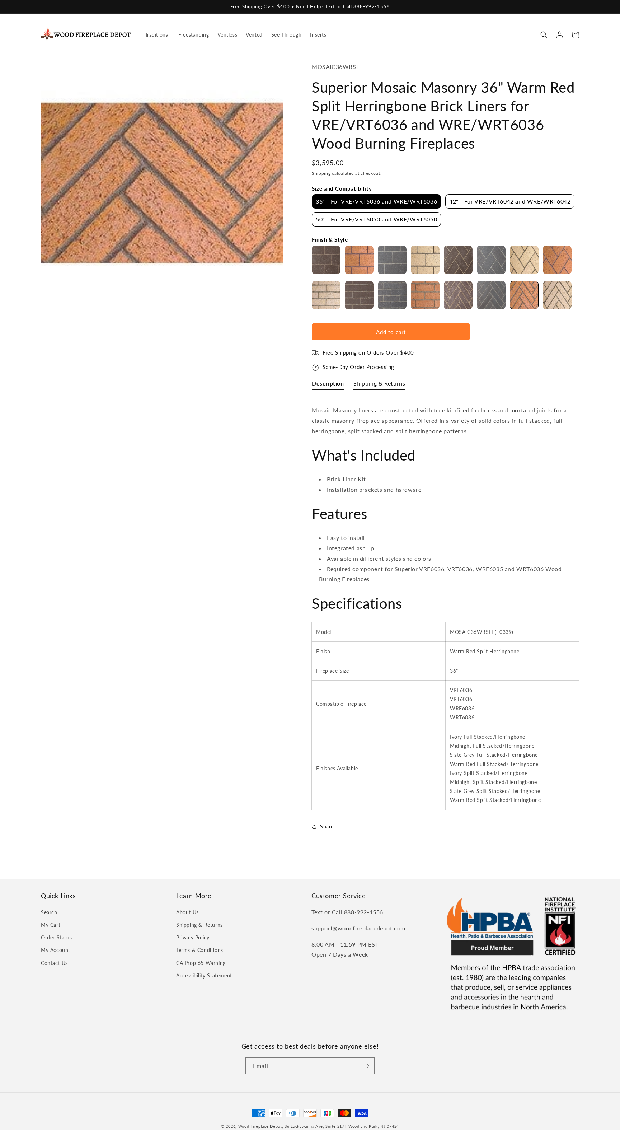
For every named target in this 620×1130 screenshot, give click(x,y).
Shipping (321, 173)
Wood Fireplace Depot (260, 1126)
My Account (55, 950)
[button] (544, 35)
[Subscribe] (366, 1065)
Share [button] (327, 826)
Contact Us (54, 963)
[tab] (328, 385)
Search (49, 912)
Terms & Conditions (199, 950)
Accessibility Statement (204, 975)
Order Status (56, 937)
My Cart (50, 925)
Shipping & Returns (199, 925)
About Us (187, 912)
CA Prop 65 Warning (201, 963)
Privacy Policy (192, 937)
